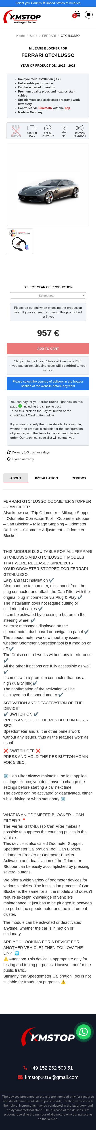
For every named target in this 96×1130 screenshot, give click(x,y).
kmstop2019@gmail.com (51, 1077)
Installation (46, 478)
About (15, 478)
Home (20, 35)
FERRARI (49, 35)
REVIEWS (79, 478)
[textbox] (48, 295)
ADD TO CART (48, 348)
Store (33, 35)
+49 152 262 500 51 (50, 1068)
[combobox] (48, 295)
